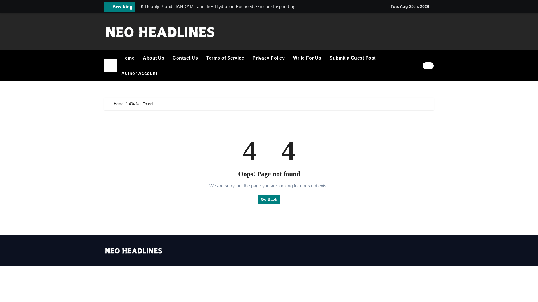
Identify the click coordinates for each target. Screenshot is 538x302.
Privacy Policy (268, 58)
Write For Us (307, 58)
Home (127, 58)
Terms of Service (225, 58)
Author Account (139, 73)
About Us (153, 58)
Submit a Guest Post (353, 58)
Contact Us (185, 58)
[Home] (110, 65)
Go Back (269, 199)
